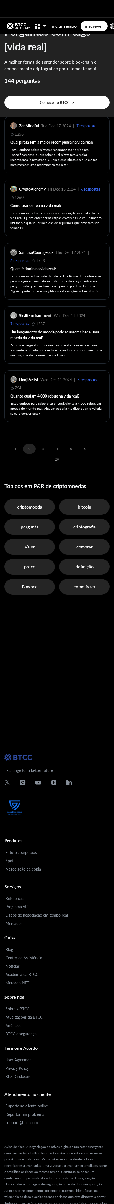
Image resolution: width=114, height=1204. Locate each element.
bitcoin (84, 506)
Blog (9, 949)
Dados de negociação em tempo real (37, 915)
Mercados (14, 923)
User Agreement (19, 1060)
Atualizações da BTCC (24, 1017)
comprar (84, 546)
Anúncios (13, 1025)
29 (57, 459)
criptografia (84, 526)
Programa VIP (17, 906)
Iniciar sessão (63, 26)
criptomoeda (29, 506)
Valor (30, 546)
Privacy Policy (17, 1068)
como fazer (84, 586)
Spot (10, 860)
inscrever (94, 26)
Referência (15, 898)
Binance (30, 586)
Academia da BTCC (22, 974)
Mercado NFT (17, 982)
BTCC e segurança (21, 1033)
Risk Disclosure (18, 1076)
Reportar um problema (25, 1114)
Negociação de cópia (23, 869)
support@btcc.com (22, 1122)
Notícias (13, 966)
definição (85, 566)
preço (29, 566)
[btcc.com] (18, 26)
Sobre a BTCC (17, 1008)
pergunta (29, 526)
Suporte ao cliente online (27, 1106)
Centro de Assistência (24, 957)
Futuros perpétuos (21, 852)
